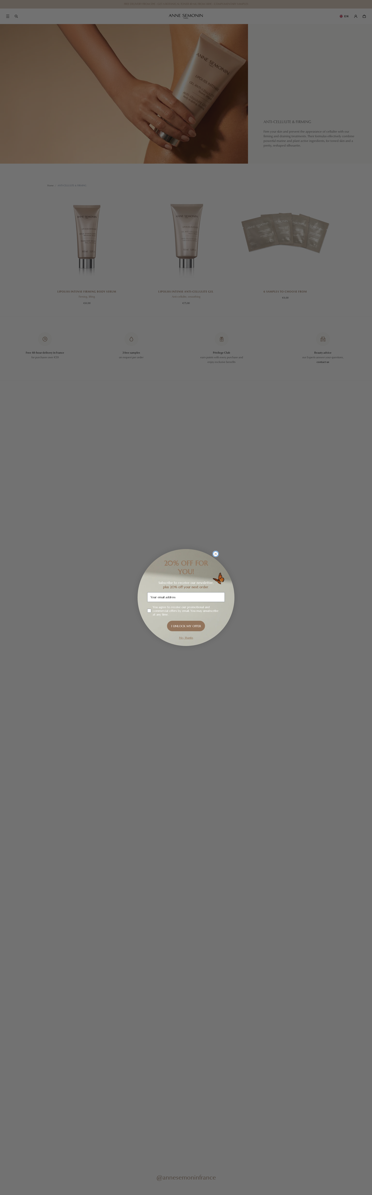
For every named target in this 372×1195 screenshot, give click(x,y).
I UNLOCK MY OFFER (186, 626)
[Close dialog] (215, 554)
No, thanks (186, 638)
